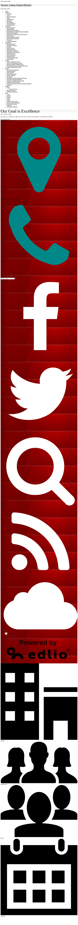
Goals (8, 15)
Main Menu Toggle (5, 8)
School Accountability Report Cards (15, 80)
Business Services (11, 44)
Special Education (11, 55)
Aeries (8, 94)
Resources (9, 40)
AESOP (9, 96)
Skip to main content (6, 1)
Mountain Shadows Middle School (15, 64)
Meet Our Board (11, 27)
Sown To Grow (13, 89)
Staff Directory (10, 19)
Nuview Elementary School (13, 61)
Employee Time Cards (12, 101)
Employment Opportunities (13, 102)
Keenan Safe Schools (12, 104)
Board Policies (10, 35)
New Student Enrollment (13, 70)
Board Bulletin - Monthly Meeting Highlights (17, 31)
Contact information (11, 41)
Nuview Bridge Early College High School (17, 65)
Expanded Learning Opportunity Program (17, 78)
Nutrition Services (11, 53)
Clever (8, 87)
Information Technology (12, 50)
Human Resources (11, 49)
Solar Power (12, 635)
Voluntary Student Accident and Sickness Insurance (19, 83)
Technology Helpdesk (12, 91)
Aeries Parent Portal (11, 74)
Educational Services (12, 45)
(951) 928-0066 (8, 276)
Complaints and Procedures (13, 82)
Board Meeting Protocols (13, 38)
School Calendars (11, 75)
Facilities (9, 46)
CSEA (8, 98)
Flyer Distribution (11, 23)
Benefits (9, 97)
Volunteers (9, 85)
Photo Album (10, 22)
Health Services (10, 48)
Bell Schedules (10, 72)
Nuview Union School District (16, 5)
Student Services (11, 56)
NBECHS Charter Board (13, 30)
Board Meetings (10, 29)
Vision (8, 18)
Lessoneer (9, 105)
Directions (9, 20)
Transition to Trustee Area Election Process (17, 34)
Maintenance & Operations (13, 52)
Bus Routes (9, 76)
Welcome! (9, 14)
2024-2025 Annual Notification (14, 79)
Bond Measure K (11, 25)
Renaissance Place (11, 90)
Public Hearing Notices (12, 33)
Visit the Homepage (5, 119)
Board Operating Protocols (13, 37)
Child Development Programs (14, 67)
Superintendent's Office (12, 57)
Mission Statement (11, 16)
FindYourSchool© (11, 71)
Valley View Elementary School (14, 63)
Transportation (10, 59)
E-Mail (8, 100)
